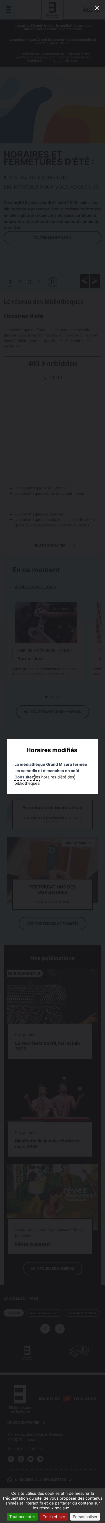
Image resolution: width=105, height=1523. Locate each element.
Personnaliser (85, 1516)
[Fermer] (97, 8)
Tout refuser (54, 1516)
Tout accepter (22, 1516)
